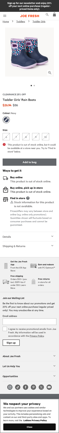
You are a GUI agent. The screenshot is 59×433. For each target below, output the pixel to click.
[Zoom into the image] (49, 72)
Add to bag (30, 162)
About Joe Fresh (11, 356)
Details (7, 236)
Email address (10, 316)
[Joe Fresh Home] (29, 16)
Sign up (11, 342)
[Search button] (47, 14)
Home (6, 21)
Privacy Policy (37, 335)
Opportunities (10, 376)
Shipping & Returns (14, 246)
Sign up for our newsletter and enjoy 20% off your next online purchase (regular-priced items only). (29, 6)
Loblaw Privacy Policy (35, 420)
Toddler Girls (38, 21)
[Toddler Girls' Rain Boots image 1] (31, 85)
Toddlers (20, 21)
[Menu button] (5, 16)
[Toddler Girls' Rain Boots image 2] (34, 85)
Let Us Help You (11, 366)
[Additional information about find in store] (28, 198)
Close (29, 426)
